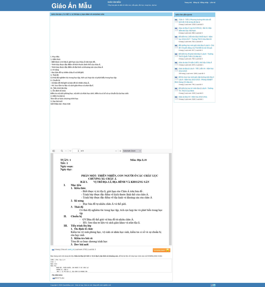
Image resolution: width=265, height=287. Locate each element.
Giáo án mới (88, 285)
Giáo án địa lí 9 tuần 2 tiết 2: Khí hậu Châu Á (195, 63)
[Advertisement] (111, 36)
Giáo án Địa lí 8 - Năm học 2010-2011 (193, 97)
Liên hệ (212, 2)
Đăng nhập (204, 2)
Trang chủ (188, 2)
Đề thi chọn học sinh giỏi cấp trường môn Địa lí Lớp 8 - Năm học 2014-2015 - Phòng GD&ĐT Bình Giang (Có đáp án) (194, 79)
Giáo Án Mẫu (114, 2)
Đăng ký (196, 2)
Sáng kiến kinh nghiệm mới (102, 285)
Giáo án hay (79, 285)
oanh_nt (71, 249)
